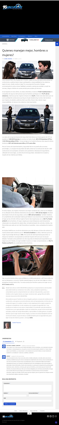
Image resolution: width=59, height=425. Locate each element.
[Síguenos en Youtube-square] (53, 416)
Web (5, 398)
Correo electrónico (34, 393)
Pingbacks (20, 341)
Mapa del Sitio (33, 411)
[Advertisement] (29, 24)
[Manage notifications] (56, 422)
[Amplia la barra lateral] (57, 44)
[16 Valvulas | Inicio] (13, 7)
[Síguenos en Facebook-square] (48, 416)
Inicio (15, 411)
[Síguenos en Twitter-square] (51, 416)
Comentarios (8, 341)
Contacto (42, 411)
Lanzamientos (5, 36)
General (4, 44)
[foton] (29, 40)
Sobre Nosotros (23, 411)
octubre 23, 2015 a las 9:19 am (18, 356)
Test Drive (13, 36)
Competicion (21, 36)
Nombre (6, 393)
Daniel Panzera (8, 58)
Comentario (7, 383)
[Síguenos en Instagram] (56, 416)
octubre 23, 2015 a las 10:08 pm (28, 345)
